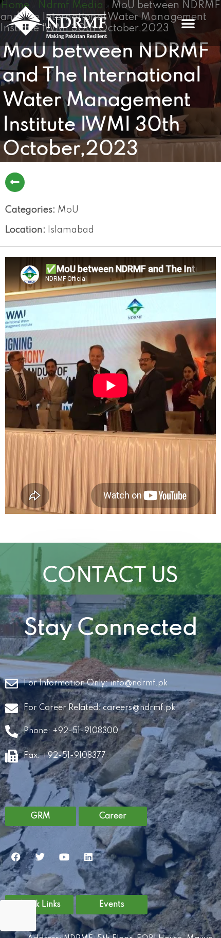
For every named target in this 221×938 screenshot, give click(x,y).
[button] (188, 23)
